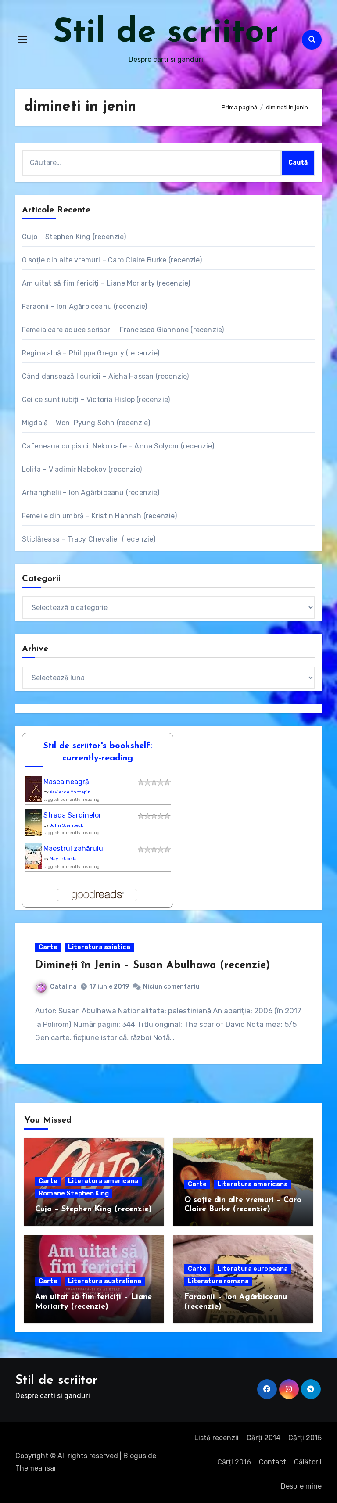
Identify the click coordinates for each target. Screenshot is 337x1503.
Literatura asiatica (99, 947)
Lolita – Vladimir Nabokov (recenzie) (82, 469)
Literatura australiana (104, 1281)
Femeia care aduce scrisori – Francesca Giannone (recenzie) (123, 330)
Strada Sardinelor (72, 815)
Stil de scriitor (165, 33)
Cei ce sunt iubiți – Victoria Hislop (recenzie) (96, 399)
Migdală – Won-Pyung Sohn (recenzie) (86, 423)
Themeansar (35, 1468)
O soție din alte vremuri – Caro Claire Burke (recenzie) (112, 260)
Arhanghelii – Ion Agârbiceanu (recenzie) (90, 492)
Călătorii (308, 1462)
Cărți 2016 (234, 1462)
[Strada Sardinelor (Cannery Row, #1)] (35, 825)
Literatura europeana (252, 1269)
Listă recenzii (216, 1438)
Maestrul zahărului (74, 848)
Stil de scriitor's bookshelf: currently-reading (97, 752)
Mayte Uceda (63, 858)
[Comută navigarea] (22, 39)
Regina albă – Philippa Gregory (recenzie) (90, 353)
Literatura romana (218, 1281)
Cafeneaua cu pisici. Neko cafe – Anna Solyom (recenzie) (118, 446)
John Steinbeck (66, 825)
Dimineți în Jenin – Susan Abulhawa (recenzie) (152, 965)
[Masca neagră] (36, 791)
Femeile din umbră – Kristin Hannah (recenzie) (99, 516)
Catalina (63, 986)
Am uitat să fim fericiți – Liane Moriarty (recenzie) (106, 283)
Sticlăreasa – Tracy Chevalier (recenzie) (88, 539)
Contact (272, 1462)
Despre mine (301, 1486)
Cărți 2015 (305, 1438)
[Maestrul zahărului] (35, 858)
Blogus (134, 1456)
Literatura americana (103, 1181)
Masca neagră (66, 782)
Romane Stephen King (74, 1193)
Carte (48, 947)
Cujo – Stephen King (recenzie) (74, 237)
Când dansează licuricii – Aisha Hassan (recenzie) (105, 376)
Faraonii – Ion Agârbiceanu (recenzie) (84, 306)
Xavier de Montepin (70, 792)
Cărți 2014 (263, 1438)
